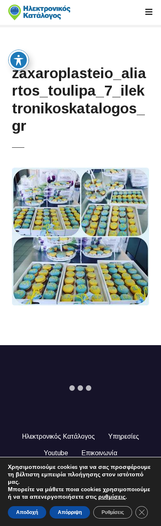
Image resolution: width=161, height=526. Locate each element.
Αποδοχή (27, 512)
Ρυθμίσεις (113, 512)
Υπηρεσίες (123, 436)
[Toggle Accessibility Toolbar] (18, 60)
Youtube (56, 452)
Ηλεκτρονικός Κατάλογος (58, 436)
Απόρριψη (70, 512)
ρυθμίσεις (111, 497)
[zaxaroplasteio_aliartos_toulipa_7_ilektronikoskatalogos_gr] (80, 172)
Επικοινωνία (99, 452)
